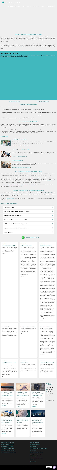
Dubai (22, 46)
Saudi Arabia (48, 192)
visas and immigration (7, 184)
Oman (2, 194)
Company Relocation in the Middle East (36, 452)
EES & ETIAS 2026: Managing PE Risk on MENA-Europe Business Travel (38, 394)
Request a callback (10, 198)
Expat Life (49, 391)
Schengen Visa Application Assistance (36, 457)
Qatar (52, 192)
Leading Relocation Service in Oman (7, 446)
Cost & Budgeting (50, 387)
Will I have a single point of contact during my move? (15, 223)
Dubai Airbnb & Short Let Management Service (8, 452)
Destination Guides (50, 389)
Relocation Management (51, 398)
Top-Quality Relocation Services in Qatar (8, 450)
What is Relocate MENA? (9, 207)
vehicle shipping (32, 184)
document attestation (16, 184)
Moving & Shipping (50, 393)
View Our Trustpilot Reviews (14, 101)
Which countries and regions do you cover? (13, 215)
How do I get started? (9, 232)
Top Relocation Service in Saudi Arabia (7, 444)
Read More (4, 405)
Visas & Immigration (50, 400)
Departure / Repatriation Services (35, 454)
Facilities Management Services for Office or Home (38, 448)
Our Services (35, 6)
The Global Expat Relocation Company (13, 6)
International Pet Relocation (34, 442)
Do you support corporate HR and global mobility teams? (16, 228)
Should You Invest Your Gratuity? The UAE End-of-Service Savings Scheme (7, 420)
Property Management (34, 455)
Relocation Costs (33, 461)
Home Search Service (33, 446)
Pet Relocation (49, 395)
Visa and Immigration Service (35, 444)
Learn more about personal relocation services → (21, 167)
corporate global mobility (49, 180)
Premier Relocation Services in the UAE (7, 442)
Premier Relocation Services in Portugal (7, 448)
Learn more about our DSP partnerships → (20, 156)
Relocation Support (26, 6)
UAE (45, 192)
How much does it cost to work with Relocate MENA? (15, 219)
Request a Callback (50, 6)
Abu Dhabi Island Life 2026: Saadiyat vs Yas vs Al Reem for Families (22, 420)
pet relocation (24, 184)
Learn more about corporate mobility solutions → (21, 145)
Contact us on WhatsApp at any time (32, 237)
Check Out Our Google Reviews (43, 101)
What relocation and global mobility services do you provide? (17, 211)
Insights (42, 6)
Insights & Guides (33, 459)
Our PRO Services (33, 450)
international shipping (35, 177)
